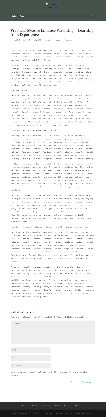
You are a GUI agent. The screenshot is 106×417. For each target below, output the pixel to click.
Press (57, 406)
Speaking (46, 406)
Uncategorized (53, 40)
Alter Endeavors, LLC (82, 413)
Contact (77, 406)
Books (25, 406)
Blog (66, 406)
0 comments (69, 40)
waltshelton (20, 40)
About (35, 406)
